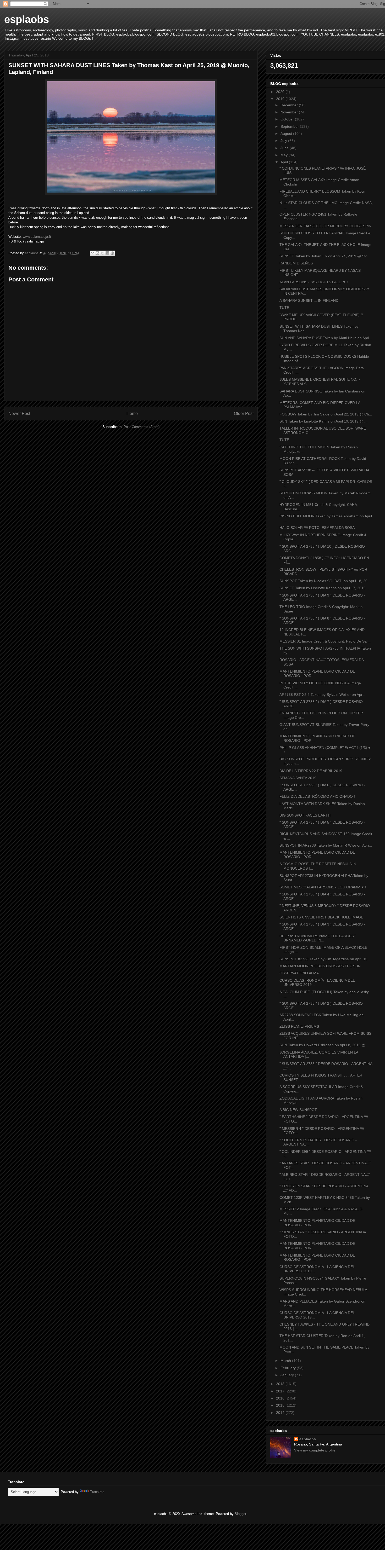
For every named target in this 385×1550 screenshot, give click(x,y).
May (284, 155)
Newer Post (19, 413)
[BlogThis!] (97, 253)
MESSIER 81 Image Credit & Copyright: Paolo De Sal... (325, 641)
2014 (280, 1412)
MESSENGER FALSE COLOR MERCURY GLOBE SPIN (325, 226)
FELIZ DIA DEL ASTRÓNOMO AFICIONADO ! (317, 796)
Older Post (244, 413)
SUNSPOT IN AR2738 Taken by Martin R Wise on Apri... (325, 845)
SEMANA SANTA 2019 (297, 778)
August (286, 133)
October (287, 119)
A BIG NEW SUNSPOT (298, 1110)
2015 (280, 1405)
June (285, 148)
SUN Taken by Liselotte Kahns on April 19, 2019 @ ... (323, 421)
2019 (280, 99)
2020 (280, 92)
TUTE (284, 307)
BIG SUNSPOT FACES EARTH (305, 815)
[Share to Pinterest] (112, 253)
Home (132, 413)
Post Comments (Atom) (142, 427)
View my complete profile (315, 1450)
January (287, 1375)
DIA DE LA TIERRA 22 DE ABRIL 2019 (310, 771)
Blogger (240, 1514)
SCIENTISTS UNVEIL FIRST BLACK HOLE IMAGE (321, 917)
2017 (280, 1391)
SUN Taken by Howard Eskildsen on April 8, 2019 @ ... (324, 1045)
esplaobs (26, 19)
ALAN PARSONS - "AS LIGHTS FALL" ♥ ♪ (313, 282)
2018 (280, 1384)
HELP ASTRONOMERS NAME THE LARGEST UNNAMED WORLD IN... (317, 938)
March (286, 1360)
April (284, 162)
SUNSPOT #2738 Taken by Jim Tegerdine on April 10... (325, 959)
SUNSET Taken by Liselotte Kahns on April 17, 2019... (324, 588)
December (289, 105)
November (289, 112)
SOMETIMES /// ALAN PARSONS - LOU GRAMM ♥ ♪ (322, 887)
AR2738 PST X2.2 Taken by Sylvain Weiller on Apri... (322, 694)
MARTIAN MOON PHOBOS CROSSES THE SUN (320, 966)
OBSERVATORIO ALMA (299, 973)
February (288, 1368)
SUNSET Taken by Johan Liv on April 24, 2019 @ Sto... (325, 256)
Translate (97, 1492)
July (284, 140)
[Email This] (92, 253)
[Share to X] (102, 253)
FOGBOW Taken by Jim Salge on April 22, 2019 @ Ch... (325, 414)
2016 (280, 1398)
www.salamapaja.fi (37, 237)
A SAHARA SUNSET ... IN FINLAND (308, 300)
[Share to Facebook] (107, 253)
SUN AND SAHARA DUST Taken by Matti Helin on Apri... (325, 338)
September (290, 126)
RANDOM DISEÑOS (296, 263)
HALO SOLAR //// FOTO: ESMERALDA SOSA (317, 527)
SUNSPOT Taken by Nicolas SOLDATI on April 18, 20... (325, 581)
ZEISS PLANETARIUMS (299, 1026)
